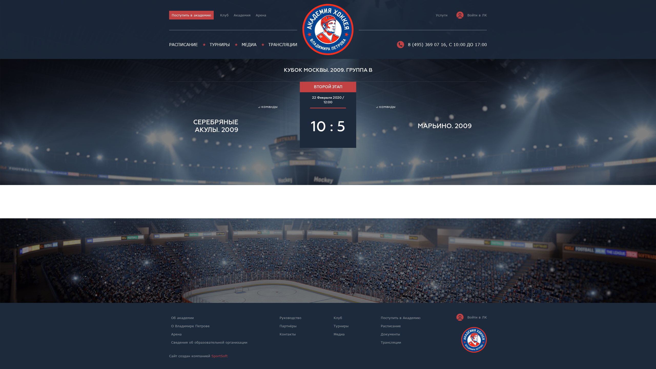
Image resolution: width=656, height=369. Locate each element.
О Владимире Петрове (190, 326)
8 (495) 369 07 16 (427, 44)
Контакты (288, 334)
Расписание (183, 44)
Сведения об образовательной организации (209, 342)
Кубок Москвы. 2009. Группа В (328, 70)
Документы (390, 334)
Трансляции (282, 44)
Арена (261, 15)
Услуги (441, 15)
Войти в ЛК (477, 15)
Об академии (182, 318)
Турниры (220, 44)
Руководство (290, 318)
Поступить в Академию (401, 318)
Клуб (224, 15)
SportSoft (219, 356)
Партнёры (288, 326)
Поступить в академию (191, 15)
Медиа (249, 44)
